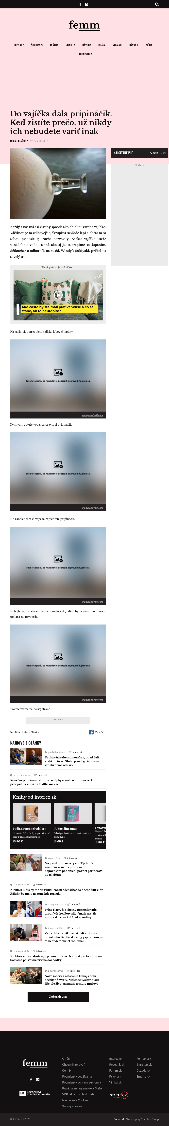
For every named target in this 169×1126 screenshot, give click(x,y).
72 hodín (154, 152)
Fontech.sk (143, 1058)
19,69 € (59, 841)
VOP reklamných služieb (78, 1094)
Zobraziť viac (58, 996)
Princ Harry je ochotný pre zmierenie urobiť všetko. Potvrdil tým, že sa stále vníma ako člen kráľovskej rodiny (71, 913)
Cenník (66, 1070)
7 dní (163, 152)
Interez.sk (115, 1058)
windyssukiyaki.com (92, 415)
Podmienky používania (77, 1076)
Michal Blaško (18, 141)
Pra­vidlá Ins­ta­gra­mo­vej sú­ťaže (82, 1088)
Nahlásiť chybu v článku (24, 732)
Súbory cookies (72, 1106)
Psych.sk (115, 1076)
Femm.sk (115, 1070)
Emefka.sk (143, 1076)
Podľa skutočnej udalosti (29, 828)
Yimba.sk (115, 1082)
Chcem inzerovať (73, 1064)
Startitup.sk (144, 1064)
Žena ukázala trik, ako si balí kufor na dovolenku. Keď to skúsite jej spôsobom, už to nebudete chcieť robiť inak (74, 937)
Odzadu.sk (143, 1070)
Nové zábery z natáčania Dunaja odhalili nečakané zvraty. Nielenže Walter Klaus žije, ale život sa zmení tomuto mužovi (73, 979)
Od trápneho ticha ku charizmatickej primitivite (72, 835)
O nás (66, 1058)
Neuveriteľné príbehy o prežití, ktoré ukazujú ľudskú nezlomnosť (31, 835)
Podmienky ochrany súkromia (81, 1082)
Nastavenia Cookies (75, 1100)
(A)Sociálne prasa (65, 828)
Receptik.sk (116, 1064)
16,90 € (18, 841)
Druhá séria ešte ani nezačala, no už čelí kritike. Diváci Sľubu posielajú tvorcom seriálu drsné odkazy (72, 761)
